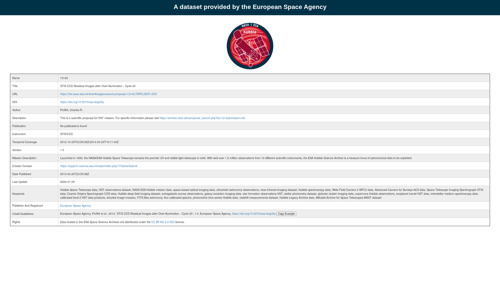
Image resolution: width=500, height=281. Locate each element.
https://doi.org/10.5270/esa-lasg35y (82, 102)
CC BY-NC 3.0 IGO (163, 222)
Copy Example (286, 213)
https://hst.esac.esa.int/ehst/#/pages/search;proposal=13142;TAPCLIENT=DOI (108, 94)
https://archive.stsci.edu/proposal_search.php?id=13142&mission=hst (202, 118)
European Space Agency (75, 205)
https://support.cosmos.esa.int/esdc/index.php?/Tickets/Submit (98, 166)
